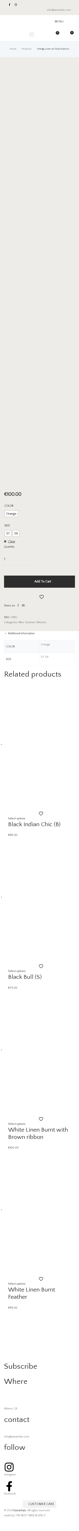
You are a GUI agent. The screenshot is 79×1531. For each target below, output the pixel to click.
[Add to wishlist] (39, 596)
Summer (30, 622)
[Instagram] (15, 4)
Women (41, 622)
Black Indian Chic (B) (34, 824)
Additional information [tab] (21, 633)
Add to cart (42, 581)
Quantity (9, 546)
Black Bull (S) (25, 977)
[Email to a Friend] (23, 605)
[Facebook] (9, 4)
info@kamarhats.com (59, 9)
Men (21, 622)
